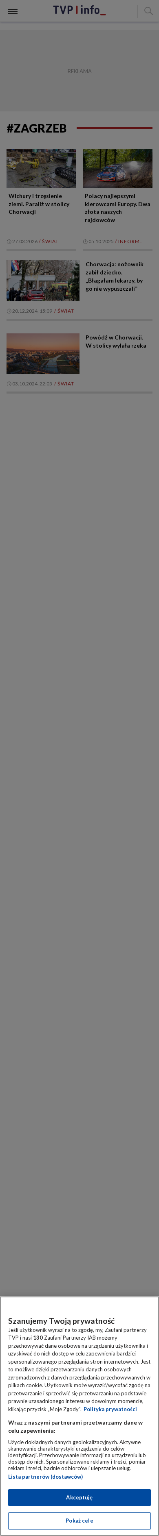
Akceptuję (79, 1497)
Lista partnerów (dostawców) (45, 1476)
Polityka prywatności (110, 1409)
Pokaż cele (79, 1520)
